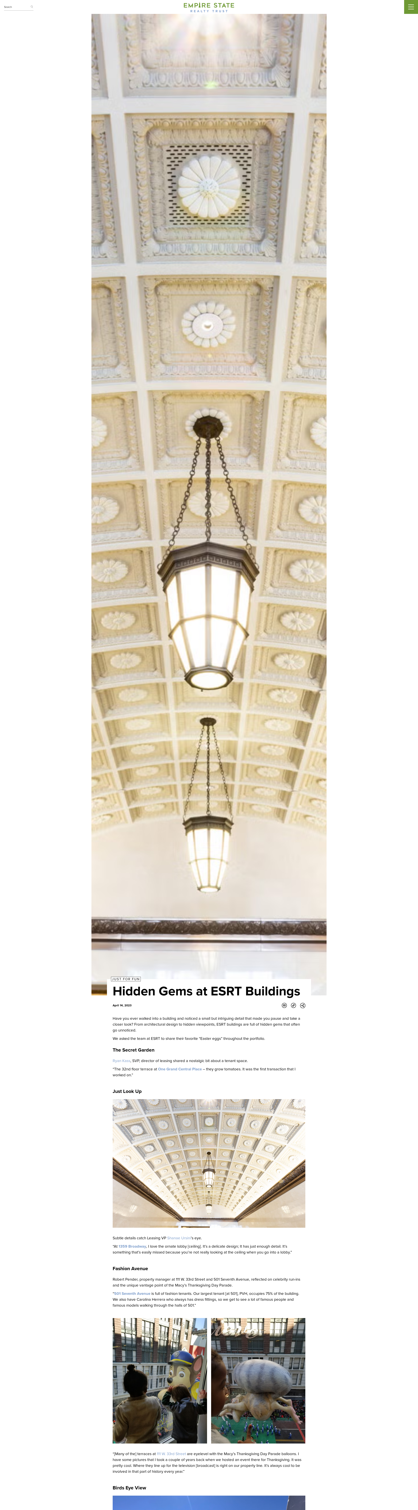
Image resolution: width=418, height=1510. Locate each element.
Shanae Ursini (179, 1238)
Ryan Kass (121, 1061)
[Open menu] (411, 7)
